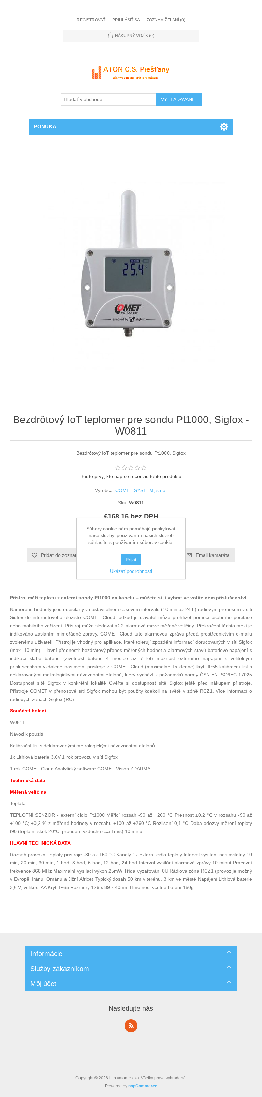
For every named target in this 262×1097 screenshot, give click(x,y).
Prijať (131, 559)
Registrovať (91, 20)
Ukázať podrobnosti (131, 571)
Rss (131, 1025)
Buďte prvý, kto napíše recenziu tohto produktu (130, 476)
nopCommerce (142, 1086)
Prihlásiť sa (126, 20)
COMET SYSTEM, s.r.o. (141, 490)
